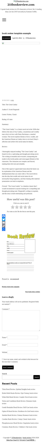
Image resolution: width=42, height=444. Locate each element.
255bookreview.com (21, 4)
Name (4, 337)
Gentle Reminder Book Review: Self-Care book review (20, 407)
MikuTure (9, 440)
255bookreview (31, 38)
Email (4, 345)
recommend (6, 38)
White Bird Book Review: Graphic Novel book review (19, 397)
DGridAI (23, 440)
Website (4, 352)
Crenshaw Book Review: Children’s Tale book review (19, 427)
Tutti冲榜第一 (31, 440)
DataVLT (16, 440)
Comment (6, 309)
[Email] (21, 222)
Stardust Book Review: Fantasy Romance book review (19, 415)
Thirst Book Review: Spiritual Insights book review (18, 389)
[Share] (21, 229)
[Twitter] (21, 219)
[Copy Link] (21, 226)
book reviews (27, 438)
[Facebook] (21, 216)
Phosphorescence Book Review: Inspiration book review (20, 423)
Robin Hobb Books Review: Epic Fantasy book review (20, 393)
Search (4, 374)
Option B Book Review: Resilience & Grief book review (20, 411)
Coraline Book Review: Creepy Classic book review (19, 419)
